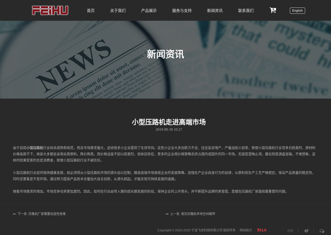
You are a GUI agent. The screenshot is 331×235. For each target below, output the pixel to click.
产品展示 (149, 10)
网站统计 (246, 230)
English (297, 10)
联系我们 (246, 10)
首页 (91, 10)
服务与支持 (182, 10)
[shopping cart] (273, 9)
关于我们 (118, 10)
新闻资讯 (215, 10)
